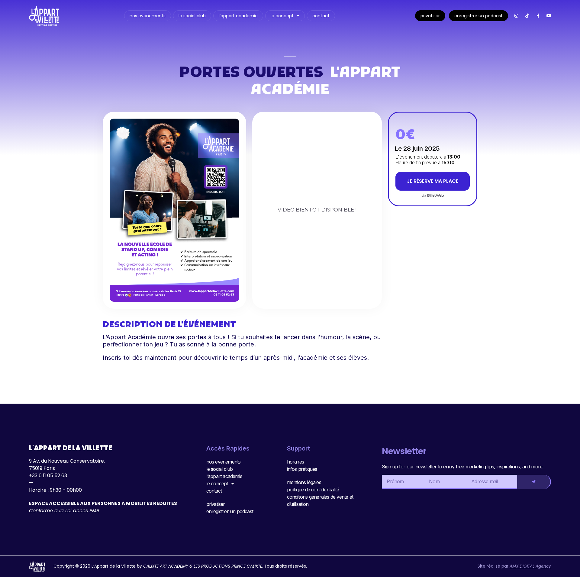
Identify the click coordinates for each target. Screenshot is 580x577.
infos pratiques (302, 469)
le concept (282, 16)
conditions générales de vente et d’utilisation (320, 500)
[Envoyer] (534, 482)
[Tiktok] (527, 16)
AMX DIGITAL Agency (530, 566)
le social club (192, 16)
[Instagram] (516, 16)
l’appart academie (238, 16)
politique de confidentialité (313, 490)
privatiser (430, 16)
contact (321, 16)
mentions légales (304, 482)
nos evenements (148, 16)
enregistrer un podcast (478, 16)
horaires (295, 462)
